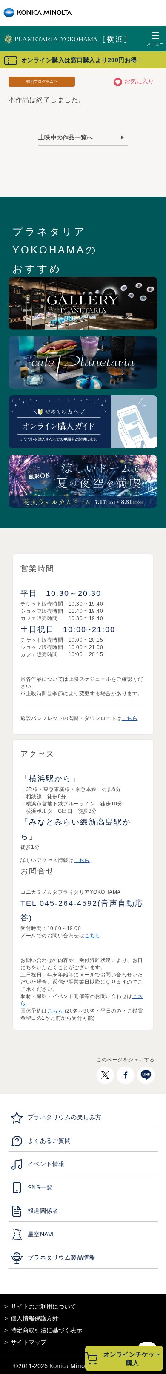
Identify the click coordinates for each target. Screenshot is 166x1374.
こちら (130, 718)
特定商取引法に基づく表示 (46, 1330)
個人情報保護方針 (34, 1318)
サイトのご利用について (43, 1306)
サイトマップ (28, 1342)
